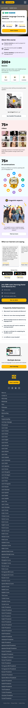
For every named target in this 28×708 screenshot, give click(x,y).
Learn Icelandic (5, 457)
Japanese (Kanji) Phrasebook (9, 645)
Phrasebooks (5, 425)
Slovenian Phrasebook (7, 674)
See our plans (14, 300)
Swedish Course (5, 592)
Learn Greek (5, 448)
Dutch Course (5, 522)
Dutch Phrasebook (6, 616)
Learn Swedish (4, 8)
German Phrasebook (7, 625)
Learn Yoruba (5, 510)
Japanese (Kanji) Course (7, 551)
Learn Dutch (5, 436)
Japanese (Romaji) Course (8, 554)
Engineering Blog (6, 419)
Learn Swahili (5, 495)
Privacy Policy (14, 703)
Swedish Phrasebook (7, 686)
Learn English (5, 439)
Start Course (14, 30)
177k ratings (7, 277)
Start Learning (10, 2)
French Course (5, 528)
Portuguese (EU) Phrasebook (9, 669)
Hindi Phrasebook (6, 633)
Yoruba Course (5, 604)
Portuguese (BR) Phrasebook (9, 666)
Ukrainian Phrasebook (7, 695)
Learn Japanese (5, 466)
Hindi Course (5, 539)
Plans (3, 404)
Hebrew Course (5, 536)
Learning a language (7, 422)
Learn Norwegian (6, 475)
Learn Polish (5, 481)
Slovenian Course (6, 580)
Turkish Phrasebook (7, 692)
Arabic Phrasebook (6, 607)
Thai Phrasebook (6, 689)
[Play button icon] (14, 101)
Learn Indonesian (6, 460)
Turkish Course (5, 598)
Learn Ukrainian (6, 507)
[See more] (25, 2)
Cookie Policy (22, 703)
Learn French (5, 442)
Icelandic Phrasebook (7, 636)
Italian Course (5, 548)
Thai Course (5, 595)
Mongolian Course (6, 560)
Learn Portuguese (6, 483)
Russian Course (5, 577)
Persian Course (5, 566)
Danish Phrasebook (6, 613)
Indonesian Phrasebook (7, 639)
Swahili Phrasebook (6, 683)
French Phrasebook (6, 622)
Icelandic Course (6, 542)
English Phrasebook (6, 619)
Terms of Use (6, 703)
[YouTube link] (16, 388)
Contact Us (4, 395)
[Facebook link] (9, 388)
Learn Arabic (5, 428)
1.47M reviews (20, 277)
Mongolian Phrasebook (7, 654)
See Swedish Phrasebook (14, 116)
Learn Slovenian (5, 489)
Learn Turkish (5, 504)
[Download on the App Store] (7, 273)
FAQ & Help (4, 398)
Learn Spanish (5, 492)
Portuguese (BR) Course (7, 572)
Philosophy (4, 407)
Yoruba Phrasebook (6, 698)
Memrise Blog (5, 413)
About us (4, 392)
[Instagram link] (19, 388)
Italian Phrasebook (6, 642)
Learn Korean (5, 469)
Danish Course (5, 519)
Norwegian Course (6, 563)
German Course (5, 530)
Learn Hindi (4, 454)
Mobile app (4, 401)
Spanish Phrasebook (7, 680)
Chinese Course (5, 516)
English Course (5, 525)
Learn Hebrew (5, 451)
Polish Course (5, 569)
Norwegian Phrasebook (7, 657)
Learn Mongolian (6, 472)
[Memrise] (2, 2)
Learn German (5, 445)
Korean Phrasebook (6, 651)
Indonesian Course (6, 545)
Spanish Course (5, 586)
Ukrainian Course (6, 601)
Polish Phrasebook (6, 663)
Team (3, 410)
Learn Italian (5, 463)
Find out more (14, 234)
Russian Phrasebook (7, 672)
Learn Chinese (5, 431)
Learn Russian (5, 486)
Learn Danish (5, 433)
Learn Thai (4, 501)
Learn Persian (5, 478)
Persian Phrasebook (7, 660)
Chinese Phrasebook (7, 610)
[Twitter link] (12, 388)
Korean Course (5, 557)
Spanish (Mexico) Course (8, 583)
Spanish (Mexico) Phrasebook (9, 677)
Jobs (3, 416)
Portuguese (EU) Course (7, 575)
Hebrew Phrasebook (7, 630)
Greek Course (5, 533)
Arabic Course (5, 513)
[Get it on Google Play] (20, 273)
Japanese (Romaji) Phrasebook (9, 648)
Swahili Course (5, 589)
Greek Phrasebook (6, 627)
